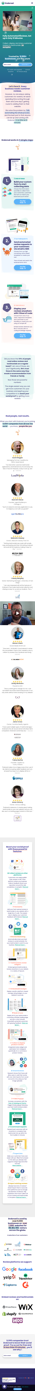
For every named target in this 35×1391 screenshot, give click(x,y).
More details (25, 1387)
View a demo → (17, 1165)
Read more (18, 470)
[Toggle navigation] (32, 3)
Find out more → (20, 945)
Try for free (25, 64)
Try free (24, 1355)
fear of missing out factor (17, 1103)
